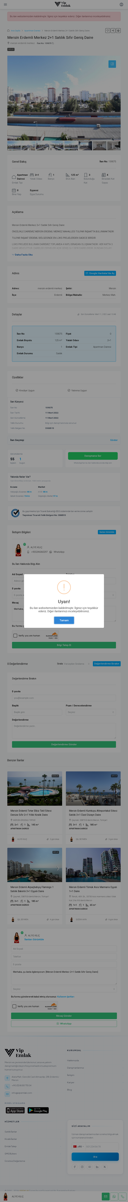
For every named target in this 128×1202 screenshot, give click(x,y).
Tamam (64, 620)
